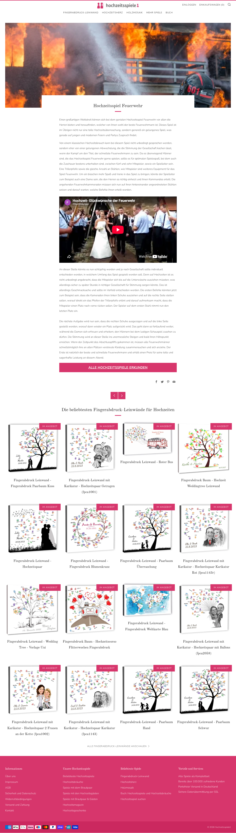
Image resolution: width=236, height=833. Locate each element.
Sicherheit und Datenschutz (20, 793)
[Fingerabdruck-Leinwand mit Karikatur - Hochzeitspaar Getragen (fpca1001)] (89, 448)
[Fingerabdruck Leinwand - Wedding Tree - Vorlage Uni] (32, 609)
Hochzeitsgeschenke (74, 810)
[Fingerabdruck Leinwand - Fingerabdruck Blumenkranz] (89, 529)
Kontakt (9, 810)
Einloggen (189, 4)
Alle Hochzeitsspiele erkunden (118, 367)
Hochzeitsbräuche (73, 782)
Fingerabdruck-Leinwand (80, 12)
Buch (169, 12)
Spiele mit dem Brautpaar (77, 787)
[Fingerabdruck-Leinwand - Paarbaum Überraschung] (146, 529)
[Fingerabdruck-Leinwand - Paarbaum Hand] (146, 690)
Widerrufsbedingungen (18, 799)
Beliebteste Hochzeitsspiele (78, 776)
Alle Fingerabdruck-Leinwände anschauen (117, 746)
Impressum (11, 782)
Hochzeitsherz (112, 12)
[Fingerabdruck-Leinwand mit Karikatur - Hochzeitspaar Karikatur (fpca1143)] (89, 690)
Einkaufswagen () (211, 4)
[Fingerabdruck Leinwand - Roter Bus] (146, 439)
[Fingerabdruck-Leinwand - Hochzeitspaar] (32, 529)
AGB (8, 787)
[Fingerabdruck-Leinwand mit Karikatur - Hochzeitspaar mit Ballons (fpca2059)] (203, 609)
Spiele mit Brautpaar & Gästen (80, 799)
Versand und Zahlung (17, 805)
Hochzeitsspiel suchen (133, 799)
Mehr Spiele (154, 12)
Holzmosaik (134, 12)
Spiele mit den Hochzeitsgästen (81, 793)
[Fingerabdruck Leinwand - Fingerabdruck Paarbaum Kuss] (32, 448)
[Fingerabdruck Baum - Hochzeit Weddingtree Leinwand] (203, 448)
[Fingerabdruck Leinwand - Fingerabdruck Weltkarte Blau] (146, 600)
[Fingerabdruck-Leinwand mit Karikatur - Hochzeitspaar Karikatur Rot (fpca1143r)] (203, 529)
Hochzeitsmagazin (73, 805)
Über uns (10, 776)
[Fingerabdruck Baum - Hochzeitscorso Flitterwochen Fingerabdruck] (89, 609)
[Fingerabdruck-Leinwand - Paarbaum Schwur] (203, 690)
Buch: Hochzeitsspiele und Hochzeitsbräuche (146, 793)
